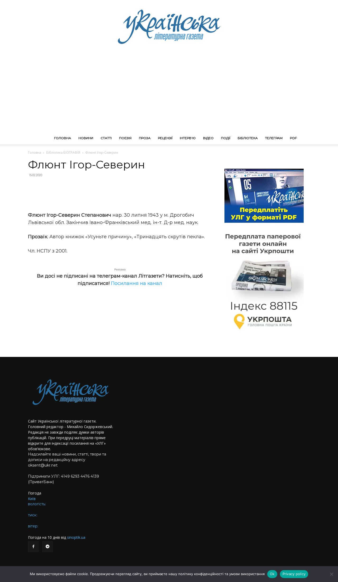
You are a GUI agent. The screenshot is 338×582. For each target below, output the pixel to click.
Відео (208, 138)
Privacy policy (294, 574)
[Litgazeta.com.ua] (169, 26)
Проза (145, 138)
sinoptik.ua (76, 537)
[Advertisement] (169, 92)
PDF (293, 138)
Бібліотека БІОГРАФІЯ (63, 152)
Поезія (125, 138)
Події (225, 138)
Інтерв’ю (188, 138)
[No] (331, 574)
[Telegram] (47, 546)
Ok (272, 574)
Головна (62, 138)
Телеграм (274, 138)
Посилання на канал (136, 283)
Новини (85, 138)
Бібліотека (248, 138)
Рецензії (165, 138)
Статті (106, 138)
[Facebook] (33, 546)
